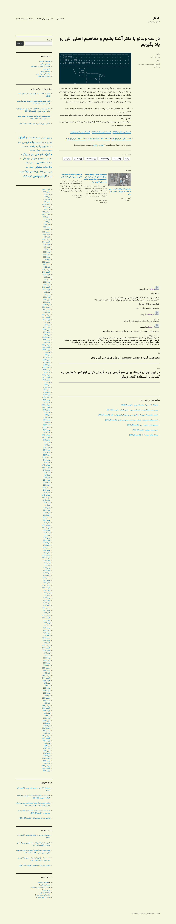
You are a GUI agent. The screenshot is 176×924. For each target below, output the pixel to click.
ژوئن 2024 (47, 247)
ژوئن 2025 (47, 219)
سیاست (49, 162)
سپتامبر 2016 (46, 465)
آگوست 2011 (46, 618)
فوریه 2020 (46, 362)
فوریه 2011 (46, 633)
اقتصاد (38, 138)
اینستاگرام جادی (45, 64)
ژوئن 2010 (47, 653)
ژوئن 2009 (47, 683)
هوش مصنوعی (48, 172)
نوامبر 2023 (46, 264)
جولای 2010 (46, 650)
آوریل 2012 (46, 598)
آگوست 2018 (46, 407)
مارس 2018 (46, 420)
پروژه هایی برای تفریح (24, 18)
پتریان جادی (46, 69)
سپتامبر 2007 (46, 736)
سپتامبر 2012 (46, 585)
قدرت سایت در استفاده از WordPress (143, 913)
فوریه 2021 (46, 332)
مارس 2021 (46, 330)
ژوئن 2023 (47, 277)
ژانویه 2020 (46, 365)
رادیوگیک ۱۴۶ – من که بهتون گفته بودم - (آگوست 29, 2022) (139, 405)
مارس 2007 (46, 751)
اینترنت (43, 142)
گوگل (30, 176)
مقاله (158, 61)
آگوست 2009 (46, 678)
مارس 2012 (46, 600)
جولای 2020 (46, 350)
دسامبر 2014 (46, 518)
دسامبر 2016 (46, 457)
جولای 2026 (46, 192)
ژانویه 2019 (46, 395)
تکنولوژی (45, 146)
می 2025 (47, 222)
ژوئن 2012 (47, 593)
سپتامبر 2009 (46, 675)
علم (35, 163)
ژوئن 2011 (47, 623)
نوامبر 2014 (46, 520)
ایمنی (49, 142)
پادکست (24, 171)
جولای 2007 (46, 741)
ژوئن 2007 (47, 743)
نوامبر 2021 (46, 310)
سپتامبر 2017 (46, 435)
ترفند (50, 147)
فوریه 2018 (46, 422)
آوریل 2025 (46, 224)
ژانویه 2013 (46, 575)
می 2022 (47, 295)
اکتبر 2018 (47, 402)
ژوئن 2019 (47, 382)
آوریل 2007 (46, 748)
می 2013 (47, 565)
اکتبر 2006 (47, 763)
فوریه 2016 (46, 483)
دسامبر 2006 (46, 758)
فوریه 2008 (46, 723)
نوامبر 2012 (46, 580)
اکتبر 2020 (47, 342)
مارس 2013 (46, 570)
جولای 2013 (46, 560)
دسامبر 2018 (46, 397)
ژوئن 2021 (47, 322)
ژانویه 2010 (46, 665)
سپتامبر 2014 (46, 525)
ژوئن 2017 (47, 442)
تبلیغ (19, 143)
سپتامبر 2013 (46, 555)
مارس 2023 (46, 285)
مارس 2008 (46, 721)
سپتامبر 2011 (46, 615)
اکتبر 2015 (47, 493)
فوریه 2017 (46, 452)
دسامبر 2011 (46, 608)
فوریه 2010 (46, 663)
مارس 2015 (46, 510)
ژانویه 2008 (46, 726)
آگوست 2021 (46, 317)
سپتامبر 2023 (46, 270)
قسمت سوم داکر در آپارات (80, 131)
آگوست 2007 (46, 738)
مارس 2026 (46, 202)
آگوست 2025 (46, 214)
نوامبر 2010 (46, 640)
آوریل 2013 (46, 568)
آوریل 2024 (46, 252)
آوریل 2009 (46, 688)
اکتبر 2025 (47, 209)
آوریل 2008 (46, 718)
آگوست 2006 (46, 768)
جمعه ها (50, 150)
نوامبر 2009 (46, 670)
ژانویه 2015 (46, 515)
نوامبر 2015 (46, 490)
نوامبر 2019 (46, 370)
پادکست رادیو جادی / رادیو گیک (40, 66)
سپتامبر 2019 (46, 375)
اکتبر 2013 (47, 553)
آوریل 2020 (46, 357)
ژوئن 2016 (47, 472)
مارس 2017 (46, 450)
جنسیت (44, 150)
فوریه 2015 (46, 513)
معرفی (38, 167)
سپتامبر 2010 (46, 645)
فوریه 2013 (46, 573)
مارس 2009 (46, 691)
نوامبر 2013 (46, 550)
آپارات (95, 145)
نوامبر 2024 (46, 234)
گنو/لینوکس (40, 176)
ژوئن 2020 (47, 352)
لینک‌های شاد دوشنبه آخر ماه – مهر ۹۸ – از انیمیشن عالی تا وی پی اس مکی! (120, 191)
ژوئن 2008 (47, 713)
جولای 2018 (46, 410)
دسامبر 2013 (46, 548)
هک (41, 172)
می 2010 (47, 655)
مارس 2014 (46, 540)
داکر (155, 67)
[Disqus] (109, 250)
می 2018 (47, 415)
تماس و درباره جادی (45, 18)
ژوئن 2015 (47, 503)
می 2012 (47, 595)
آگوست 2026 (46, 189)
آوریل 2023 (46, 282)
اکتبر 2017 (47, 432)
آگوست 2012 (46, 588)
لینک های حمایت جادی (43, 74)
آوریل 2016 (46, 477)
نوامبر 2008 (46, 701)
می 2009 (47, 685)
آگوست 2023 (46, 272)
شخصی (41, 162)
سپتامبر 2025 (46, 212)
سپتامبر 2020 (46, 345)
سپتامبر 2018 (46, 405)
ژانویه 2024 (46, 259)
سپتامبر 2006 (46, 766)
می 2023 (47, 280)
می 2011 (47, 625)
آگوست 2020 (46, 347)
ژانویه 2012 (46, 605)
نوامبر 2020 (46, 340)
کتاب (50, 176)
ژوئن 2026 (47, 194)
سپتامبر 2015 (46, 495)
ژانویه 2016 (46, 485)
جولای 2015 (46, 500)
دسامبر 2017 (46, 427)
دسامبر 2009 (46, 668)
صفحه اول (60, 18)
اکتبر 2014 (47, 523)
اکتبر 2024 (47, 237)
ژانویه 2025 (46, 229)
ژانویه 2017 (46, 455)
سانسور (49, 158)
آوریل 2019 (46, 387)
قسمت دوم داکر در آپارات (101, 131)
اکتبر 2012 (47, 583)
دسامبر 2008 (46, 698)
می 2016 (47, 475)
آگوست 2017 (46, 437)
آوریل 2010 (46, 658)
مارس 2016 (46, 480)
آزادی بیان (49, 138)
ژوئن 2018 (47, 412)
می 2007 (47, 746)
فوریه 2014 (46, 543)
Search (49, 40)
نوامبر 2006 (46, 761)
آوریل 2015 (46, 508)
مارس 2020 (46, 360)
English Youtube (44, 61)
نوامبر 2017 (46, 430)
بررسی (38, 142)
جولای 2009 (46, 680)
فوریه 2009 (46, 693)
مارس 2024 (46, 254)
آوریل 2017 (46, 447)
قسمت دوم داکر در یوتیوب (99, 138)
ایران (21, 137)
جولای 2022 (46, 290)
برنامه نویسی (149, 64)
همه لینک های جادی (44, 76)
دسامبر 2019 (46, 367)
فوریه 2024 (46, 257)
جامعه (32, 146)
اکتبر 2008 (47, 703)
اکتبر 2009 (47, 673)
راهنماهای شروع (45, 71)
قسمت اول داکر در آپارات (122, 131)
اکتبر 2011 (47, 613)
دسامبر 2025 (46, 204)
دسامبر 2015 (46, 488)
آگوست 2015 (46, 498)
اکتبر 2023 (47, 267)
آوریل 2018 (46, 417)
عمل (31, 162)
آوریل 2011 (46, 628)
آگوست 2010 (46, 648)
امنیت (31, 138)
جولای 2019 (46, 380)
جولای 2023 (46, 275)
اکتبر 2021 (47, 312)
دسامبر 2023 (46, 262)
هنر (27, 167)
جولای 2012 (46, 590)
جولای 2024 (46, 244)
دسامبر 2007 (46, 728)
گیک (25, 176)
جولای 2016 (46, 470)
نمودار (31, 167)
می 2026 (47, 197)
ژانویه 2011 (46, 635)
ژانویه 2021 (46, 335)
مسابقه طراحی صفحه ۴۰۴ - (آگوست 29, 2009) (143, 435)
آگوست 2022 (46, 287)
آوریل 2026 (46, 199)
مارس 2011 (46, 630)
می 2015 (47, 505)
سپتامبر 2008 (46, 706)
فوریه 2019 (46, 392)
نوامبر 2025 (46, 207)
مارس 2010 (46, 660)
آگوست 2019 (46, 377)
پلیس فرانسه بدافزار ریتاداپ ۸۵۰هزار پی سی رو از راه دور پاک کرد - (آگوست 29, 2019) (132, 410)
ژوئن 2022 (47, 292)
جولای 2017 (46, 440)
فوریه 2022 (46, 302)
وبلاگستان (33, 171)
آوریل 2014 (46, 538)
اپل (27, 138)
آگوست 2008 (46, 708)
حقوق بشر (46, 154)
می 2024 (47, 249)
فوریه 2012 (46, 603)
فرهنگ (27, 162)
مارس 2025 (46, 227)
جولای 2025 (46, 217)
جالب (38, 146)
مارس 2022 (46, 300)
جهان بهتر (32, 150)
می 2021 (47, 325)
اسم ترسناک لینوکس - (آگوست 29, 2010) (145, 430)
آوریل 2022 (46, 297)
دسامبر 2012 (46, 578)
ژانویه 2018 (46, 425)
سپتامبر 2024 (46, 239)
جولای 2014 (46, 530)
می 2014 (47, 535)
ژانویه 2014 (46, 545)
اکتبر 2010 (47, 643)
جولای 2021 (46, 320)
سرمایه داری (42, 158)
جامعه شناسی (25, 147)
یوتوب (101, 145)
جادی (156, 18)
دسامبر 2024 (46, 232)
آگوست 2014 (46, 528)
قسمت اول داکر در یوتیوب (121, 138)
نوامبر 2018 (46, 400)
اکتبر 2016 (47, 462)
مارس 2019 (46, 390)
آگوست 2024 (46, 242)
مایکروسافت (47, 167)
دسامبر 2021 (46, 307)
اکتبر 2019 (47, 372)
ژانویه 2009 (46, 696)
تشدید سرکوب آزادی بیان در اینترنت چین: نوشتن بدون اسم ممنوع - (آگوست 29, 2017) (131, 420)
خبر (37, 154)
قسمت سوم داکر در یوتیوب (76, 138)
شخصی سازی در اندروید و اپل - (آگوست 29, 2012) (142, 425)
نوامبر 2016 (46, 460)
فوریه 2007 (46, 753)
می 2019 (47, 385)
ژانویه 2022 (46, 305)
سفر (20, 159)
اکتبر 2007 (47, 733)
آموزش (157, 64)
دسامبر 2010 (46, 638)
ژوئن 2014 (47, 533)
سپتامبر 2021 (46, 315)
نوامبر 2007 (46, 731)
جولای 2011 (46, 620)
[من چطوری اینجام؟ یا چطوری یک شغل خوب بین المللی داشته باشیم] (70, 186)
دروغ (32, 154)
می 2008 (47, 716)
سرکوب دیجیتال (30, 158)
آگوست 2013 (46, 558)
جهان (38, 150)
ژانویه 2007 (46, 756)
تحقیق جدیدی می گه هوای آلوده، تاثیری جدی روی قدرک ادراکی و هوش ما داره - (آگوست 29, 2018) (128, 415)
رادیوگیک (25, 154)
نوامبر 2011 (46, 610)
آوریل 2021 (46, 327)
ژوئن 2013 (47, 563)
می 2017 (47, 445)
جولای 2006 (46, 771)
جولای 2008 (46, 711)
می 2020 (47, 355)
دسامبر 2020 (46, 337)
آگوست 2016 (46, 467)
